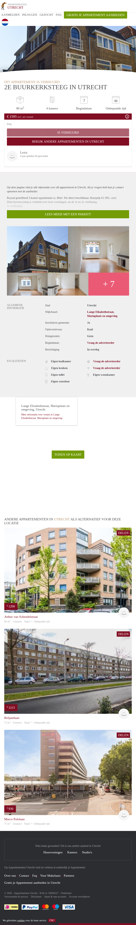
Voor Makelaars (50, 875)
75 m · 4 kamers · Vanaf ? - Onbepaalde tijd (27, 823)
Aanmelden (10, 14)
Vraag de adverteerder (100, 342)
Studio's (87, 852)
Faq (34, 875)
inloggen (29, 14)
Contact (24, 875)
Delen (123, 533)
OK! (52, 920)
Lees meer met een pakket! (68, 214)
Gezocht (46, 14)
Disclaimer (36, 896)
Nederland (66, 893)
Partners (69, 875)
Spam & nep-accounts (55, 896)
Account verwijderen (79, 896)
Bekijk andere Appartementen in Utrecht (68, 141)
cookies (21, 920)
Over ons (10, 875)
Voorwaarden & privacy (16, 896)
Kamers (72, 852)
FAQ (58, 14)
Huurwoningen (53, 852)
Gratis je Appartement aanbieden (95, 15)
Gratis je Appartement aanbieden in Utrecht (32, 882)
